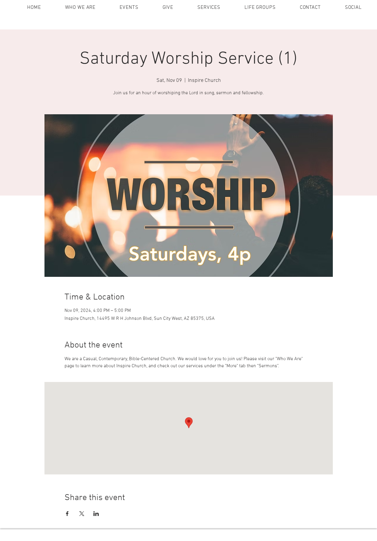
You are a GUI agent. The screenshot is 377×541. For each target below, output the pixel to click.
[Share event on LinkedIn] (96, 513)
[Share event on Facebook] (67, 513)
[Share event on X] (82, 513)
